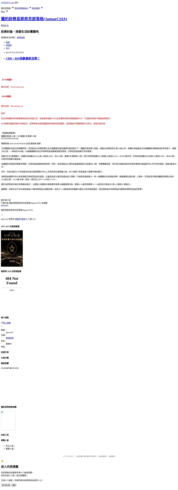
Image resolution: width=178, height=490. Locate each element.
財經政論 (21, 38)
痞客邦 (18, 219)
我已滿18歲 (6, 485)
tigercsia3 (4, 205)
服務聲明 (112, 456)
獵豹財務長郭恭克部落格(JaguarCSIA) (34, 19)
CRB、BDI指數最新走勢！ (23, 58)
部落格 (9, 45)
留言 (23, 219)
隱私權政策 (103, 456)
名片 (8, 48)
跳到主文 (5, 26)
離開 (13, 485)
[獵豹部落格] (8, 429)
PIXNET (71, 456)
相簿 (8, 42)
